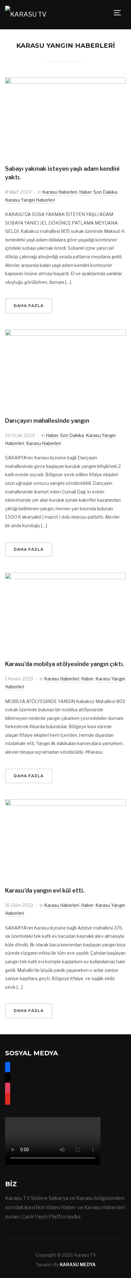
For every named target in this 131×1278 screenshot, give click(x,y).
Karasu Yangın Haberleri (30, 200)
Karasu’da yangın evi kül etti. (44, 890)
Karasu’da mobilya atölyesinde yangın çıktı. (64, 664)
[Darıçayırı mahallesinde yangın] (65, 333)
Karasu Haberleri (59, 192)
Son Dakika (105, 192)
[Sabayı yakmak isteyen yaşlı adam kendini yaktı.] (65, 81)
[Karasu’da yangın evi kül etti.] (65, 803)
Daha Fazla (29, 305)
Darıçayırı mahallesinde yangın (47, 420)
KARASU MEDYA (78, 1264)
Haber (85, 192)
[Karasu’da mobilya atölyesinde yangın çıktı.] (65, 576)
